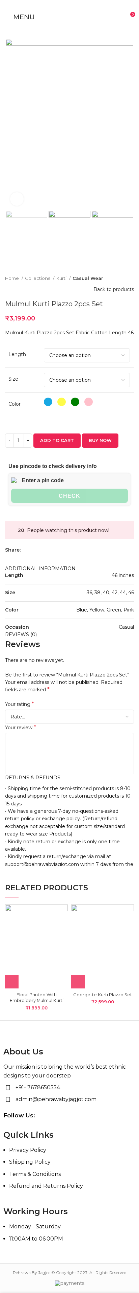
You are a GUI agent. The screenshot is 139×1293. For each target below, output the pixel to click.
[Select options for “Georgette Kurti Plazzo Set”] (78, 981)
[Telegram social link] (57, 550)
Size (13, 379)
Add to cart (57, 440)
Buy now (100, 440)
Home (12, 278)
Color (14, 404)
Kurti (61, 278)
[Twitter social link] (34, 550)
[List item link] (69, 1171)
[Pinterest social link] (42, 550)
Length (17, 354)
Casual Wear (88, 278)
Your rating (19, 704)
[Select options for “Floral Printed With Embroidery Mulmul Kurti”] (12, 981)
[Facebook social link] (26, 550)
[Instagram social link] (124, 1116)
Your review (20, 727)
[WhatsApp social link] (49, 550)
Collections (38, 278)
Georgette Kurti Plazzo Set (102, 994)
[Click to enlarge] (17, 199)
